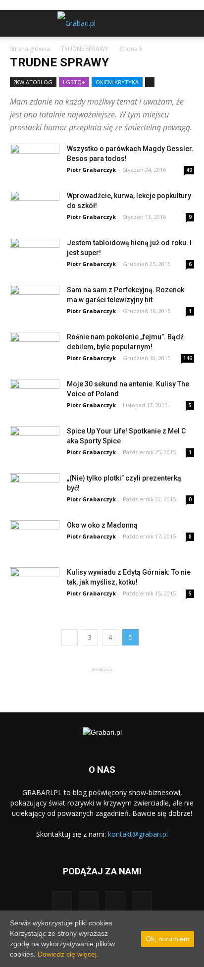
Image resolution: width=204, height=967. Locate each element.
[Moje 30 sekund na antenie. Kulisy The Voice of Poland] (34, 392)
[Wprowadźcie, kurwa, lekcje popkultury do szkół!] (34, 203)
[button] (190, 23)
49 (189, 169)
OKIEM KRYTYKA (117, 82)
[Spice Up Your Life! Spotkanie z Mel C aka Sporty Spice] (34, 439)
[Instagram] (89, 901)
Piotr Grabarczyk (91, 169)
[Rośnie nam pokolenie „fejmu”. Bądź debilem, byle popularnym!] (34, 345)
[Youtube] (142, 901)
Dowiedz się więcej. (68, 954)
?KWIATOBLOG (33, 82)
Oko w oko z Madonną (102, 525)
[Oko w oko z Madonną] (34, 533)
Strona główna (30, 49)
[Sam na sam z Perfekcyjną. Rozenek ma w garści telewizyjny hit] (34, 298)
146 (187, 358)
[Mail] (115, 901)
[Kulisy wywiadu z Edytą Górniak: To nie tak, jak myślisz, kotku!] (34, 581)
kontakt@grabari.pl (138, 834)
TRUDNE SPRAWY (84, 49)
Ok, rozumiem (168, 939)
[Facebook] (62, 901)
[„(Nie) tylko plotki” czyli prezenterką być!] (34, 486)
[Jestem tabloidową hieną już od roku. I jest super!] (34, 251)
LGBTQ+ (74, 82)
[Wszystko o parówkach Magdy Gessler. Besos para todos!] (34, 156)
